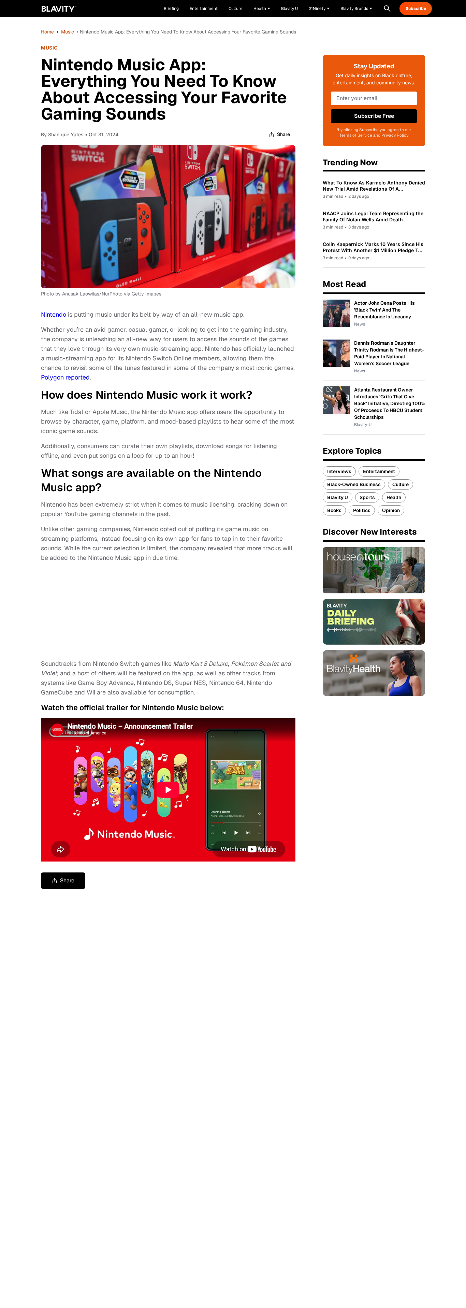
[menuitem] (262, 8)
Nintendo (53, 314)
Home (47, 32)
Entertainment (379, 471)
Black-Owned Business (354, 484)
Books (334, 510)
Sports (367, 497)
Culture (400, 484)
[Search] (387, 8)
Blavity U (337, 497)
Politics (361, 510)
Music (67, 32)
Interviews (339, 471)
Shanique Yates (66, 134)
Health (394, 497)
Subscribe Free (374, 116)
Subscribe (416, 8)
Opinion (391, 510)
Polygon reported (65, 377)
